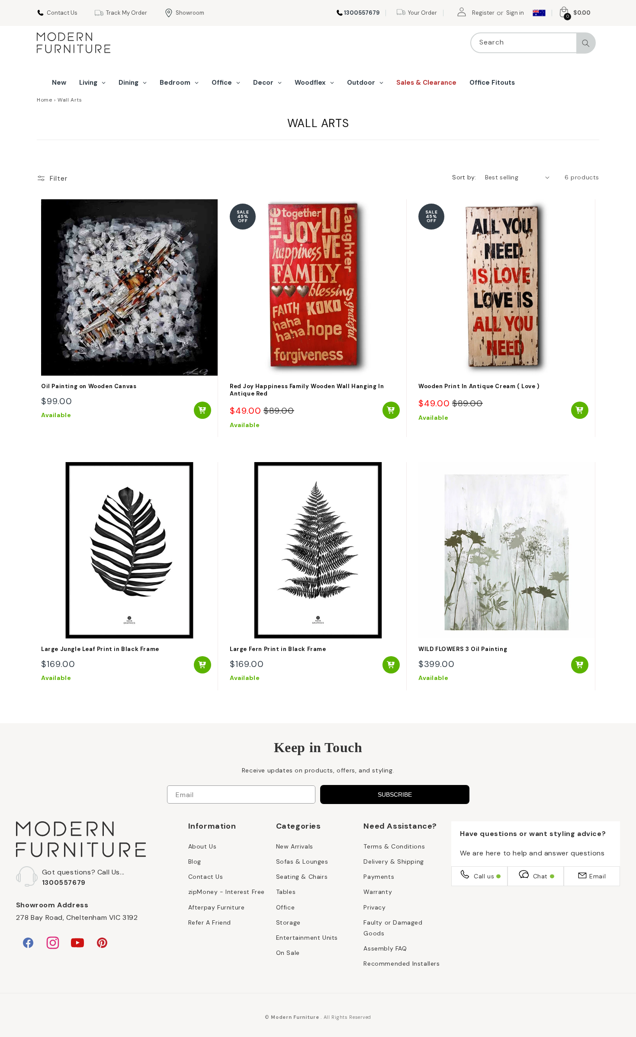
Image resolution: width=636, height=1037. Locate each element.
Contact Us (205, 876)
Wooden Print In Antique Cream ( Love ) (479, 386)
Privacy (374, 907)
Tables (286, 891)
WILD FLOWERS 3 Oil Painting (462, 649)
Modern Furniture (295, 1017)
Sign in (515, 12)
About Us (202, 846)
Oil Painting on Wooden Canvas (88, 386)
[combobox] (533, 42)
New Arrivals (294, 846)
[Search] (585, 43)
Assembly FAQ (385, 948)
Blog (194, 861)
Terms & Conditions (394, 846)
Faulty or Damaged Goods (392, 927)
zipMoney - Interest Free (226, 891)
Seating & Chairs (302, 876)
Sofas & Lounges (302, 861)
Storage (288, 922)
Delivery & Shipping (393, 861)
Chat (540, 876)
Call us (484, 876)
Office (285, 907)
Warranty (377, 891)
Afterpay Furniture (216, 907)
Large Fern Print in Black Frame (278, 649)
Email (597, 876)
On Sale (288, 952)
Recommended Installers (401, 963)
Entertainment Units (307, 937)
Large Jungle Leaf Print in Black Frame (100, 649)
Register (483, 12)
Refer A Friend (209, 922)
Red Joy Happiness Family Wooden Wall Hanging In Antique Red (307, 390)
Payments (378, 876)
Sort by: (464, 177)
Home (44, 99)
